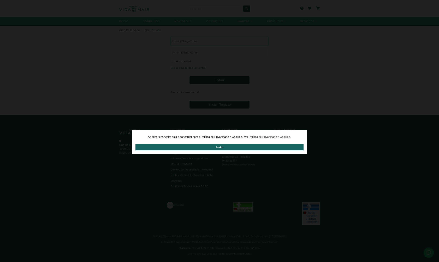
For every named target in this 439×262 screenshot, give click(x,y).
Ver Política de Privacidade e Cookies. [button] (267, 136)
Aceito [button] (219, 147)
